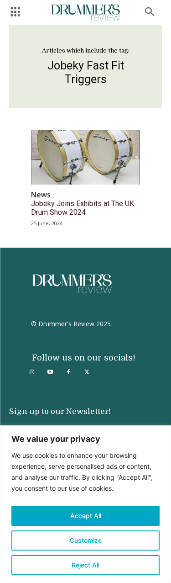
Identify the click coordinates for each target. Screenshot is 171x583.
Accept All (85, 515)
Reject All (85, 565)
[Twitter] (86, 372)
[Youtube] (50, 372)
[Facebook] (68, 372)
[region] (85, 504)
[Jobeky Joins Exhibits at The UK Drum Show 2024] (85, 157)
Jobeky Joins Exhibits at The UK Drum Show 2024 (82, 208)
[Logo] (86, 12)
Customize (86, 540)
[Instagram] (32, 372)
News (41, 195)
